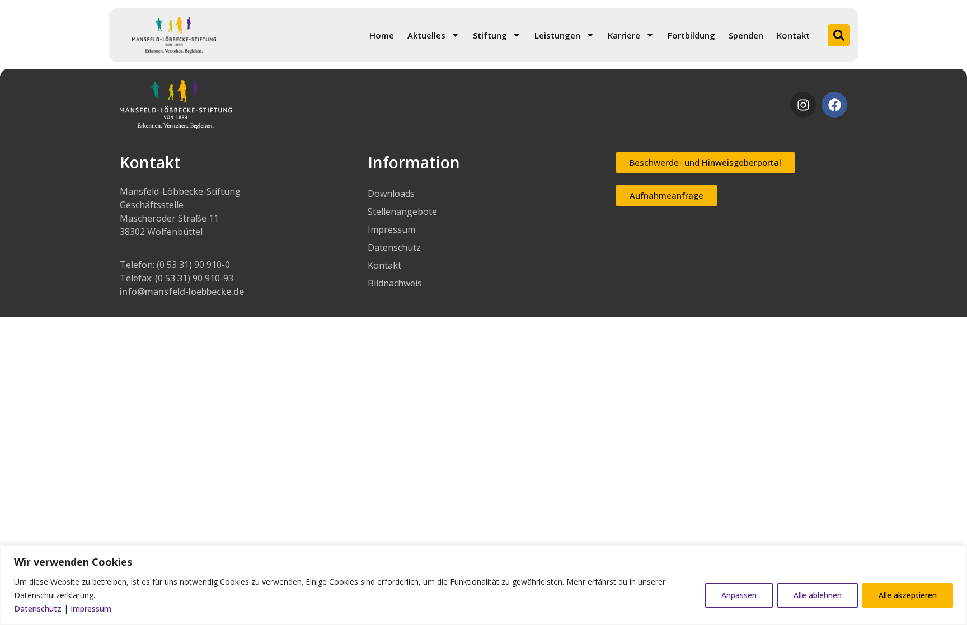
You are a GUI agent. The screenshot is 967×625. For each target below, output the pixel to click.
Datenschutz (38, 608)
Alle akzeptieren (908, 595)
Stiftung (490, 35)
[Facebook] (834, 105)
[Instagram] (803, 105)
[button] (839, 35)
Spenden (746, 35)
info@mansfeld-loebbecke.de (182, 291)
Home (381, 35)
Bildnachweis (395, 283)
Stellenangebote (402, 211)
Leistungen (557, 35)
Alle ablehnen (818, 595)
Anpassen (739, 595)
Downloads (391, 193)
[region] (483, 585)
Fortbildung (691, 35)
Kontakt (793, 35)
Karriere (624, 35)
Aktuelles (426, 35)
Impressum (91, 608)
